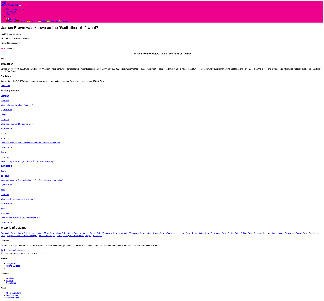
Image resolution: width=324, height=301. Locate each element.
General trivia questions (10, 43)
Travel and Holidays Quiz (80, 235)
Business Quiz (260, 233)
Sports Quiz (72, 233)
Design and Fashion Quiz (296, 233)
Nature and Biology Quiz (90, 233)
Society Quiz (233, 233)
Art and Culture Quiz (200, 233)
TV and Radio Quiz (47, 235)
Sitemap (9, 280)
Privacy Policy (12, 298)
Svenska (54, 21)
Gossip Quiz (62, 235)
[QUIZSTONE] (3, 5)
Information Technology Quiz (131, 233)
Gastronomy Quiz (218, 233)
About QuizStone (13, 293)
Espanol (34, 21)
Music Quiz (61, 233)
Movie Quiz (49, 233)
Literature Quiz (35, 233)
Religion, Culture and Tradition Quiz (22, 235)
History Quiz (22, 233)
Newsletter (11, 283)
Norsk (64, 21)
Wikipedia (5, 85)
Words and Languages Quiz (178, 233)
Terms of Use (12, 295)
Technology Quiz (110, 233)
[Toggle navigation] (20, 5)
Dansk (44, 21)
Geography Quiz (8, 233)
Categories (11, 12)
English (12, 19)
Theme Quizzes (13, 14)
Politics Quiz (246, 233)
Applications (11, 278)
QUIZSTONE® (12, 5)
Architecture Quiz (275, 233)
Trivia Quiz (97, 235)
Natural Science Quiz (155, 233)
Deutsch (23, 21)
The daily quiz (16, 9)
